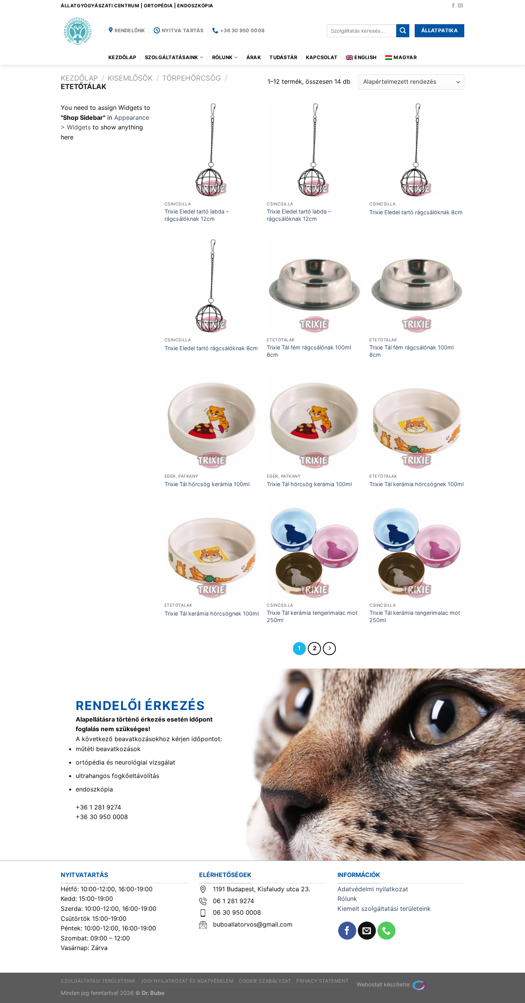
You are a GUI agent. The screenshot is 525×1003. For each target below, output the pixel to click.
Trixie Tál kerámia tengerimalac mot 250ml (312, 616)
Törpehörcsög (191, 78)
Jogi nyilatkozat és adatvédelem (187, 981)
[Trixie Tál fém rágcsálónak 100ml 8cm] (314, 286)
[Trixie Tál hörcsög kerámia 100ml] (211, 422)
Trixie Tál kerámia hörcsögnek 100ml (416, 484)
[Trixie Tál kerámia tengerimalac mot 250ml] (314, 551)
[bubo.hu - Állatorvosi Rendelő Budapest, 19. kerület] (79, 31)
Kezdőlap (122, 57)
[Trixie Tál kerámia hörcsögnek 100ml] (416, 422)
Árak (253, 57)
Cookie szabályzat (265, 981)
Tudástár (283, 57)
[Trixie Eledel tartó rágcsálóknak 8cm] (416, 150)
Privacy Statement (322, 981)
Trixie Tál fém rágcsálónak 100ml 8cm (309, 351)
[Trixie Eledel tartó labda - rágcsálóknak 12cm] (211, 150)
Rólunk (222, 57)
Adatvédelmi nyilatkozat (372, 889)
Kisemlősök (130, 78)
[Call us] (386, 931)
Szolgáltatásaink (171, 57)
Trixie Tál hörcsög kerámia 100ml (206, 484)
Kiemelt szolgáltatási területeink (384, 908)
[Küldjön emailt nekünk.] (460, 5)
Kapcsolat (321, 57)
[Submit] (402, 30)
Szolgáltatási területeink (98, 981)
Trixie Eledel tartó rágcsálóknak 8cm (416, 212)
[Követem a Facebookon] (453, 5)
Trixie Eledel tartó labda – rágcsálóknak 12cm (196, 215)
